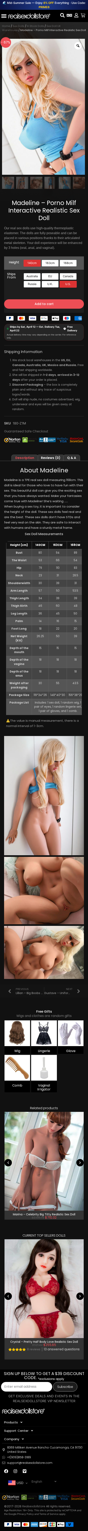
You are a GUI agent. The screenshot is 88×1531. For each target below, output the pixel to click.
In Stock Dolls (35, 26)
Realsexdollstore (33, 1506)
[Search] (62, 15)
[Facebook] (6, 1471)
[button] (8, 1162)
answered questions (62, 1349)
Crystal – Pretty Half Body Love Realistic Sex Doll (44, 1341)
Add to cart (44, 304)
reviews (33, 1349)
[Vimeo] (24, 1471)
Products (11, 1422)
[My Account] (76, 15)
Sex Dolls (18, 26)
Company (11, 1439)
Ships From (11, 276)
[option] (32, 263)
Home (6, 26)
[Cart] (83, 15)
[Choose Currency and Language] (69, 15)
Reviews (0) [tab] (50, 458)
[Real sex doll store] (29, 16)
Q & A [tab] (71, 458)
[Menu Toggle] (4, 16)
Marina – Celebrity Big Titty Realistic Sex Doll (44, 1214)
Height (14, 262)
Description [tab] (24, 458)
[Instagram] (15, 1471)
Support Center (16, 1431)
